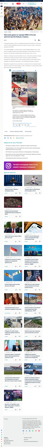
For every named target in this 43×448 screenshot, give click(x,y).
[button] (26, 3)
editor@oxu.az (7, 442)
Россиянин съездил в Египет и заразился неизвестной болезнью (21, 145)
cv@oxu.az (6, 438)
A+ (39, 40)
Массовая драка (28, 131)
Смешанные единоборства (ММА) (16, 131)
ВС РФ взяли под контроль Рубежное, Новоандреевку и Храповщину (22, 151)
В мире (6, 216)
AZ (1, 3)
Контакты (26, 439)
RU (1, 6)
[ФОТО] (13, 202)
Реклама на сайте (28, 437)
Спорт (6, 193)
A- (35, 40)
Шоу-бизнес (7, 313)
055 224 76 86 (7, 443)
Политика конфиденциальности (31, 441)
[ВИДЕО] (33, 250)
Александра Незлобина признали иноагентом (17, 158)
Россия (6, 131)
